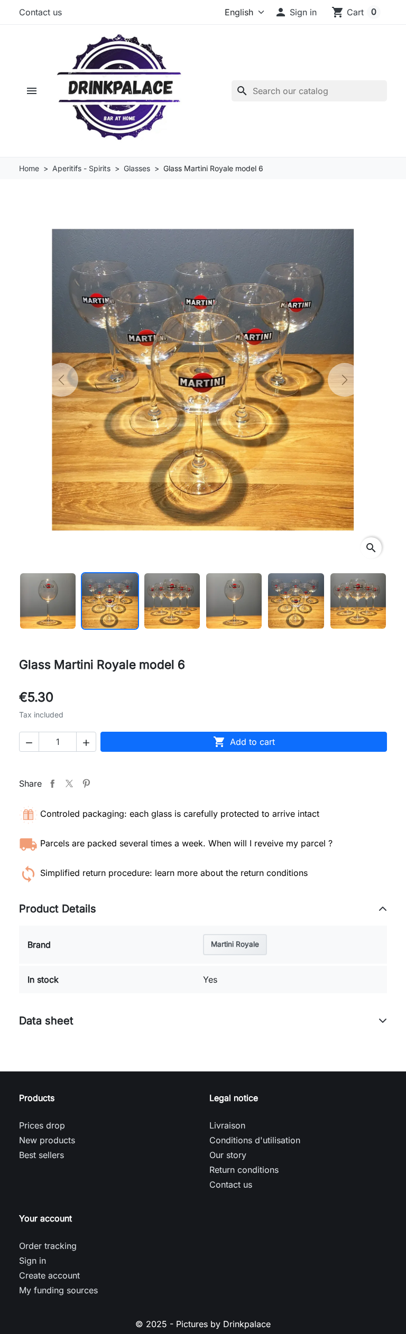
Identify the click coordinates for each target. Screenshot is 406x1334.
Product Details (57, 908)
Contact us (40, 12)
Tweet (69, 783)
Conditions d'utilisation (254, 1140)
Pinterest (86, 783)
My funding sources (58, 1290)
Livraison (227, 1125)
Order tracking (48, 1245)
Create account (49, 1275)
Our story (227, 1155)
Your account (45, 1218)
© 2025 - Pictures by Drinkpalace (203, 1324)
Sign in (32, 1260)
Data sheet (46, 1020)
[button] (295, 12)
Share (52, 783)
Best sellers (41, 1155)
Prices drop (42, 1125)
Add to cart (244, 741)
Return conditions (244, 1169)
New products (47, 1140)
